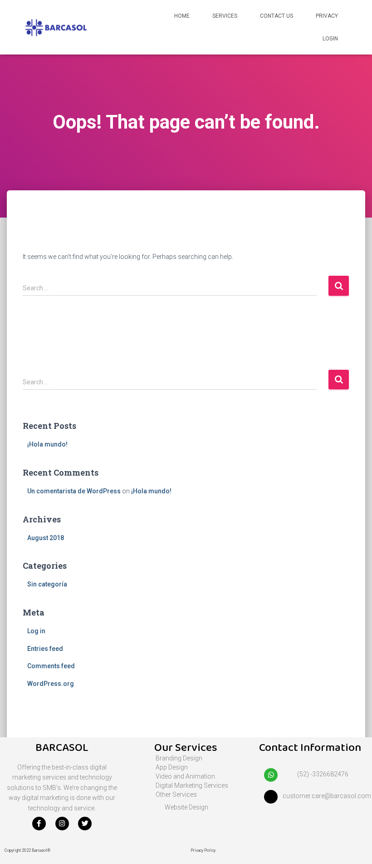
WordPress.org (50, 683)
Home (182, 16)
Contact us (276, 16)
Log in (36, 631)
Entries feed (45, 648)
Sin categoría (47, 584)
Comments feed (51, 666)
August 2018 (45, 537)
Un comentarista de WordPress (74, 491)
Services (224, 16)
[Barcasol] (56, 27)
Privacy (327, 16)
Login (330, 38)
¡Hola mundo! (47, 444)
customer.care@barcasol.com (327, 795)
